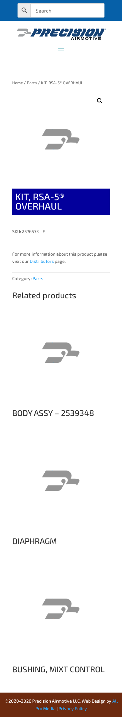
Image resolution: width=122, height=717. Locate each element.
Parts (32, 82)
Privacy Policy (72, 708)
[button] (99, 101)
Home (17, 82)
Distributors (42, 261)
